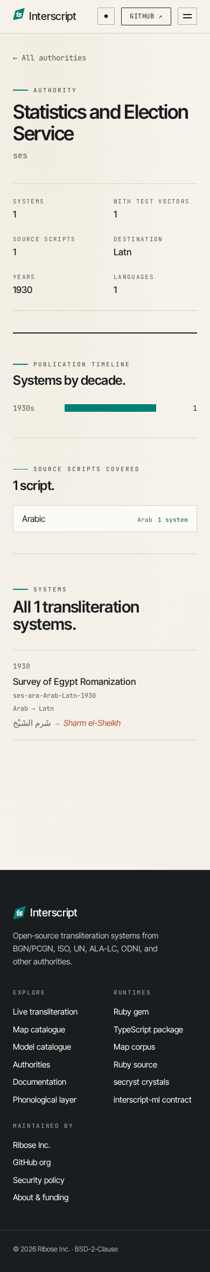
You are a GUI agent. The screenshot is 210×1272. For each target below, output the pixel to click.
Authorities (31, 1064)
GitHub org (32, 1162)
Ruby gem (131, 1011)
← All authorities (49, 58)
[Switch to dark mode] (106, 16)
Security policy (39, 1180)
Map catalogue (39, 1029)
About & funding (40, 1197)
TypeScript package (148, 1029)
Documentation (39, 1082)
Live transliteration (45, 1011)
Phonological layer (44, 1099)
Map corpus (134, 1047)
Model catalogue (42, 1047)
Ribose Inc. (32, 1145)
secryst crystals (141, 1082)
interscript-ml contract (153, 1099)
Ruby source (135, 1064)
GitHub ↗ (146, 16)
